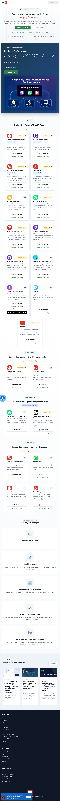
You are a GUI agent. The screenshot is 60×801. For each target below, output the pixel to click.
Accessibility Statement (8, 734)
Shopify (23, 32)
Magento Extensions (7, 779)
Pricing (4, 741)
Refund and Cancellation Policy (10, 736)
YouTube (4, 752)
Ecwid (30, 32)
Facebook (4, 756)
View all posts (53, 663)
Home (3, 718)
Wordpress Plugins (7, 776)
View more (46, 149)
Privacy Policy (5, 729)
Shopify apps (5, 772)
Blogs (3, 725)
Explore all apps (22, 28)
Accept (28, 797)
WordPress (37, 32)
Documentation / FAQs (17, 156)
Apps (3, 722)
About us (4, 720)
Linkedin (4, 761)
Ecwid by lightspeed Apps (9, 774)
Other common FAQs (7, 781)
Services (4, 732)
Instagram (5, 759)
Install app (18, 153)
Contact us (5, 727)
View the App (11, 72)
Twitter (4, 754)
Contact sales (38, 28)
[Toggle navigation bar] (3, 2)
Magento (46, 32)
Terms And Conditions (8, 739)
